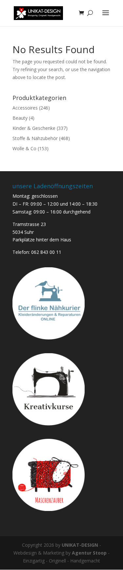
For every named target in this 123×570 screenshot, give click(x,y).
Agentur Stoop (89, 553)
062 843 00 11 (46, 252)
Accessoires (25, 108)
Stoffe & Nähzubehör (35, 138)
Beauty (20, 118)
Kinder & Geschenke (33, 128)
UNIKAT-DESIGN (80, 545)
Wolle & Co (24, 148)
